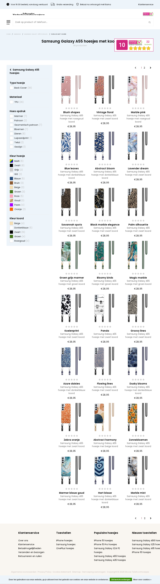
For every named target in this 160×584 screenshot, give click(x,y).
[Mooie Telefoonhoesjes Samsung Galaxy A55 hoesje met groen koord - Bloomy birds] (105, 254)
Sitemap (76, 571)
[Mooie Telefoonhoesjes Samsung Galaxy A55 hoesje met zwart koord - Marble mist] (138, 469)
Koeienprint (72, 330)
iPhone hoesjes (64, 540)
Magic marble (138, 277)
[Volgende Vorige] (150, 68)
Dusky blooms (138, 383)
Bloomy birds (105, 277)
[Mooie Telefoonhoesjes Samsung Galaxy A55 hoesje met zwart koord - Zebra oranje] (72, 416)
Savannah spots (71, 224)
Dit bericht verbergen (120, 580)
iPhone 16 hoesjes (141, 552)
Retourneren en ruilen (30, 556)
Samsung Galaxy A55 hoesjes (110, 556)
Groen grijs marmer (72, 277)
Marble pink (138, 112)
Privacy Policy (44, 571)
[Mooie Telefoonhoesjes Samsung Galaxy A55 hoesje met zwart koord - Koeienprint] (72, 307)
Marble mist (138, 492)
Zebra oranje (72, 439)
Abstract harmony (105, 439)
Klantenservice (145, 4)
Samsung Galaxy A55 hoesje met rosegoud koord (71, 118)
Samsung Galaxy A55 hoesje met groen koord (72, 282)
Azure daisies (71, 383)
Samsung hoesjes (65, 544)
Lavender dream (138, 168)
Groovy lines (138, 330)
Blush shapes (71, 112)
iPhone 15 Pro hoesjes (105, 544)
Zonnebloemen (138, 439)
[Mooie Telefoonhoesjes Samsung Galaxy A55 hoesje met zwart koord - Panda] (105, 307)
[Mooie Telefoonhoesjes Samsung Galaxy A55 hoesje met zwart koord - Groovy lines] (138, 307)
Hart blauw (105, 492)
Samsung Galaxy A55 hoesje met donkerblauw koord (71, 174)
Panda (105, 330)
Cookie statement (62, 571)
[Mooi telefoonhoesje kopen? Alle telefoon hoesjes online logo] (28, 13)
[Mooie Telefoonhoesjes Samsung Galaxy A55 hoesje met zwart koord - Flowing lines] (105, 360)
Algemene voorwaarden (23, 571)
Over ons (23, 540)
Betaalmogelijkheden (29, 548)
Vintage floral (104, 112)
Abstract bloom (105, 168)
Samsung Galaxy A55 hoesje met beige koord (105, 445)
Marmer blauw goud (71, 492)
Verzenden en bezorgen (31, 552)
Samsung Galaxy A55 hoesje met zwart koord (105, 117)
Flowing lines (105, 383)
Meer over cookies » (142, 580)
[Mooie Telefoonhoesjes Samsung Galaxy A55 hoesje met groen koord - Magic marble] (138, 254)
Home (9, 34)
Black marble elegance (105, 224)
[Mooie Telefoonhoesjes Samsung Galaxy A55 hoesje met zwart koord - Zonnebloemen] (138, 416)
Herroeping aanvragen (94, 571)
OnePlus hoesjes (65, 548)
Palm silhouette (138, 224)
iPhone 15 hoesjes (103, 540)
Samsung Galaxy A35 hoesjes (110, 560)
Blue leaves (72, 168)
